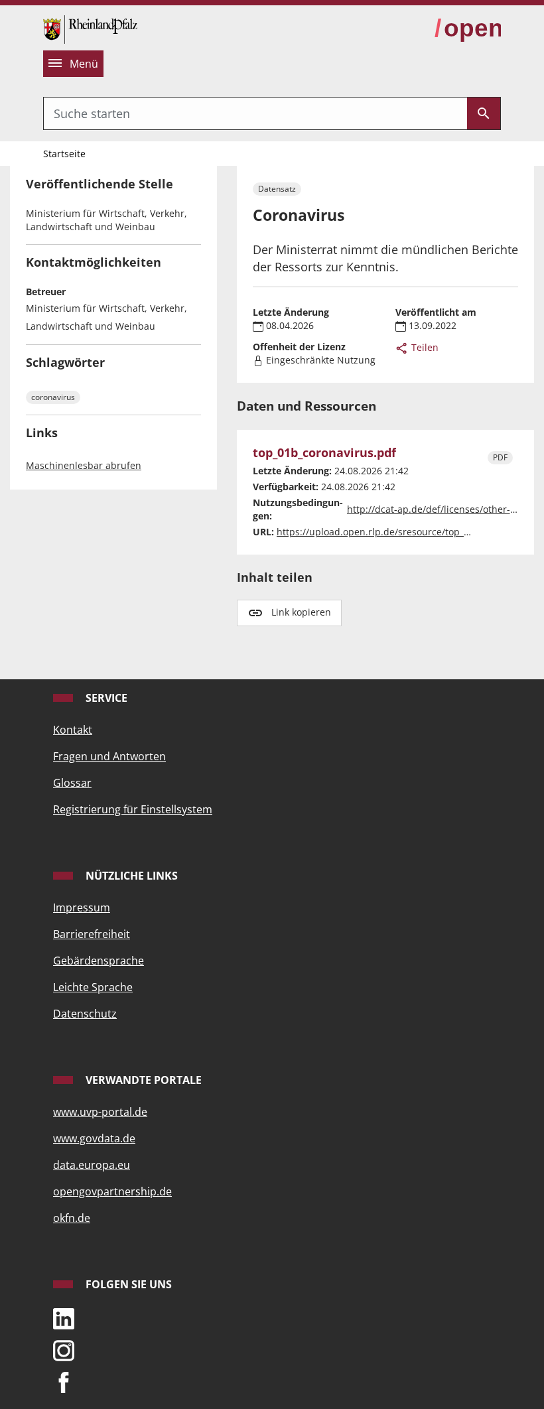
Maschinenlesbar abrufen (83, 465)
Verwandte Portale (142, 1080)
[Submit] (483, 113)
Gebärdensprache (98, 960)
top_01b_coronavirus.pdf (324, 453)
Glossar (72, 782)
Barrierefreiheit (91, 934)
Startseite (64, 153)
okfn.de (71, 1218)
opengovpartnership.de (112, 1191)
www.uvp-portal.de (100, 1112)
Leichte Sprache (93, 987)
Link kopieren (301, 612)
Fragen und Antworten (109, 756)
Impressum (81, 907)
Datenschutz (85, 1013)
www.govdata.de (94, 1138)
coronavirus (53, 397)
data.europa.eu (91, 1165)
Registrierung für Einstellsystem (132, 809)
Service (105, 698)
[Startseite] (90, 28)
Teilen (424, 347)
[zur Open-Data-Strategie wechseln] (468, 28)
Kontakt (72, 729)
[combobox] (255, 113)
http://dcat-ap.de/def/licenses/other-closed (443, 509)
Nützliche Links (130, 875)
